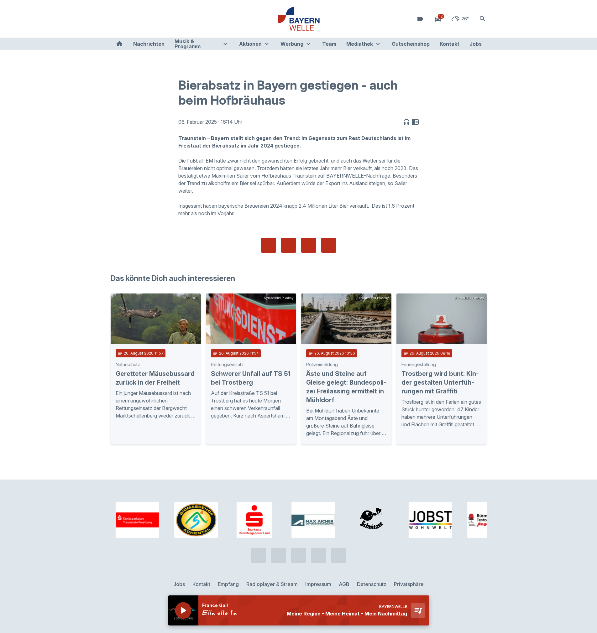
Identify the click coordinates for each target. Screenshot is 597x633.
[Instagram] (154, 19)
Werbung (291, 44)
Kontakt (449, 44)
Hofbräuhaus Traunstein (288, 176)
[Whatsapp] (129, 19)
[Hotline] (117, 19)
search (482, 19)
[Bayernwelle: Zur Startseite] (298, 18)
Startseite (119, 44)
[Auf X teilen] (288, 245)
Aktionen (250, 44)
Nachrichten (149, 44)
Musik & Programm (188, 43)
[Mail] (167, 19)
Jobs (475, 44)
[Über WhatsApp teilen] (308, 245)
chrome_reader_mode (415, 122)
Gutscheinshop (411, 44)
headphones (406, 122)
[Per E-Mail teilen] (328, 245)
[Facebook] (142, 19)
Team (329, 44)
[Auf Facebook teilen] (268, 245)
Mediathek (359, 44)
